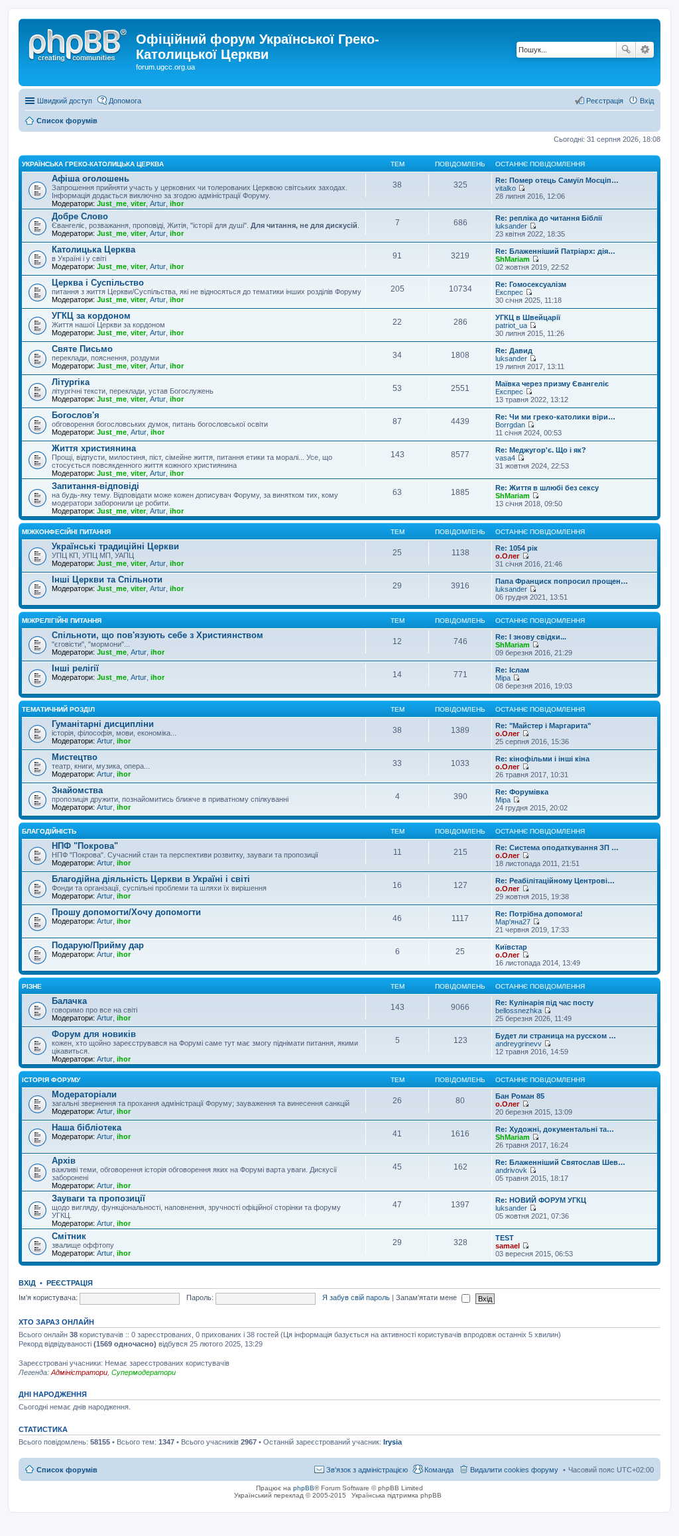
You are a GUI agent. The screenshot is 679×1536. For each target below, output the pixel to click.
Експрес (509, 292)
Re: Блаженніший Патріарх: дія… (555, 251)
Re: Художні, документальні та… (554, 1129)
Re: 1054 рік (516, 548)
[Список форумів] (79, 43)
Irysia (392, 1442)
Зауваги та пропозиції (98, 1198)
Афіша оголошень (90, 179)
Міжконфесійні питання (66, 531)
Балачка (69, 1001)
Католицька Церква (93, 249)
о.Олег (507, 556)
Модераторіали (84, 1094)
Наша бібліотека (86, 1127)
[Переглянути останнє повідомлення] (521, 188)
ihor (177, 203)
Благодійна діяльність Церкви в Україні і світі (151, 879)
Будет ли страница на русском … (555, 1036)
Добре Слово (80, 216)
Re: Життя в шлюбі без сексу (547, 488)
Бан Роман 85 (519, 1096)
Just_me (112, 203)
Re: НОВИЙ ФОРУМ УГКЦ (540, 1200)
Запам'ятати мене (427, 1297)
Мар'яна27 (512, 922)
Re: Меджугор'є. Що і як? (540, 450)
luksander (511, 226)
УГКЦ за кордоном (91, 316)
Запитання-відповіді (95, 486)
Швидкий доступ (64, 101)
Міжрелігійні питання (61, 620)
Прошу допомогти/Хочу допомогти (126, 912)
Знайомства (77, 790)
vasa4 (505, 458)
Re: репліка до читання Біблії (548, 218)
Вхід (27, 1283)
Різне (32, 986)
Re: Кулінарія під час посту (544, 1003)
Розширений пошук (645, 50)
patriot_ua (511, 325)
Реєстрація (69, 1283)
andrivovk (511, 1170)
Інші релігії (75, 668)
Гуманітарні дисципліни (103, 724)
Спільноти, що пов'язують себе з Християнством (157, 635)
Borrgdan (510, 425)
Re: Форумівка (521, 792)
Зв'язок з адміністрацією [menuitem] (367, 1470)
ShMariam (512, 259)
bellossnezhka (518, 1011)
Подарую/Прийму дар (98, 945)
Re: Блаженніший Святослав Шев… (560, 1162)
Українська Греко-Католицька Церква (93, 164)
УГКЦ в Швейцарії (527, 317)
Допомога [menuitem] (125, 101)
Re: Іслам (512, 670)
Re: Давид (513, 351)
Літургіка (71, 382)
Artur (158, 203)
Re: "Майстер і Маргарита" (543, 726)
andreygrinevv (518, 1044)
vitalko (505, 188)
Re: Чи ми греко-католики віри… (555, 417)
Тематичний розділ (58, 709)
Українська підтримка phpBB (396, 1495)
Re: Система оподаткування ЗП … (557, 847)
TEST (504, 1238)
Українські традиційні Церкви (115, 546)
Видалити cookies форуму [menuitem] (514, 1470)
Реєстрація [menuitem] (604, 101)
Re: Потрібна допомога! (539, 914)
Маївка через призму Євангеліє (552, 384)
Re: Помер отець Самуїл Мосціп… (557, 180)
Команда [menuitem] (439, 1470)
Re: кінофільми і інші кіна (542, 759)
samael (507, 1246)
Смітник (69, 1236)
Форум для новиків (94, 1034)
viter (138, 203)
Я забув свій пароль (356, 1297)
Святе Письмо (82, 349)
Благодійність (49, 831)
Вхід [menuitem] (647, 101)
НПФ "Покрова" (85, 846)
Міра (503, 678)
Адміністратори (79, 1372)
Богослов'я (75, 415)
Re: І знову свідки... (530, 637)
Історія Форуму (51, 1079)
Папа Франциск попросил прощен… (561, 581)
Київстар (511, 947)
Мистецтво (74, 757)
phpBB (303, 1488)
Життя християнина (94, 448)
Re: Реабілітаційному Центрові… (555, 881)
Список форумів (66, 1470)
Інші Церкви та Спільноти (107, 579)
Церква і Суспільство (98, 283)
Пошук (626, 50)
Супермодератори (143, 1372)
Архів (64, 1161)
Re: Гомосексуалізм (530, 284)
